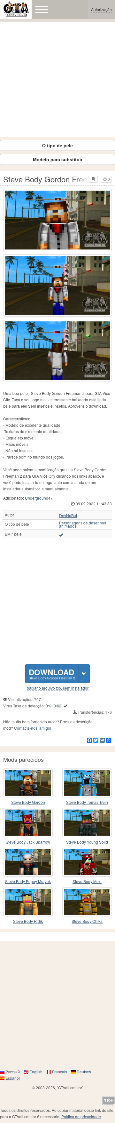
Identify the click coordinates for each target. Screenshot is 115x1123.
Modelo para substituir (57, 159)
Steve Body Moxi (87, 881)
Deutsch (84, 1071)
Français (59, 1071)
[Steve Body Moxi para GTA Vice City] (87, 862)
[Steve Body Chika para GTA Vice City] (87, 901)
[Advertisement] (57, 79)
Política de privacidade (81, 1116)
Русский (12, 1071)
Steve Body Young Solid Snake (87, 842)
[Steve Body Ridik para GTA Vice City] (28, 901)
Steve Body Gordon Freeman (28, 802)
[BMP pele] (61, 535)
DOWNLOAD (52, 673)
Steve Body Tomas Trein (87, 802)
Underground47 (39, 498)
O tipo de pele (57, 145)
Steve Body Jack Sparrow (28, 842)
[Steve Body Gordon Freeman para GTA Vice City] (28, 783)
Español (12, 1078)
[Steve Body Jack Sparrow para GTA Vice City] (28, 822)
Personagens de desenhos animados (82, 524)
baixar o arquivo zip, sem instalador (57, 688)
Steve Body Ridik (28, 921)
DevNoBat (68, 515)
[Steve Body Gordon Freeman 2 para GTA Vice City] (57, 220)
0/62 (57, 705)
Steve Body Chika (87, 921)
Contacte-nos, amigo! (32, 728)
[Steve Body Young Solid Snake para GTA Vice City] (87, 822)
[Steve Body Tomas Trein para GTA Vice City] (87, 783)
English (35, 1071)
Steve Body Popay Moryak (28, 881)
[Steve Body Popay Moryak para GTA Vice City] (28, 862)
